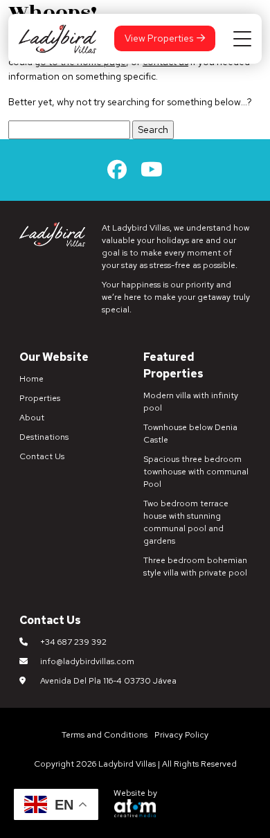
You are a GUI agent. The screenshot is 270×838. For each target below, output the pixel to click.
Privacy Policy (181, 734)
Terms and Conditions (104, 734)
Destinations (44, 437)
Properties (39, 398)
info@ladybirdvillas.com (87, 661)
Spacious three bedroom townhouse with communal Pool (196, 472)
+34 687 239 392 (73, 642)
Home (31, 378)
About (31, 417)
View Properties (159, 38)
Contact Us (41, 456)
